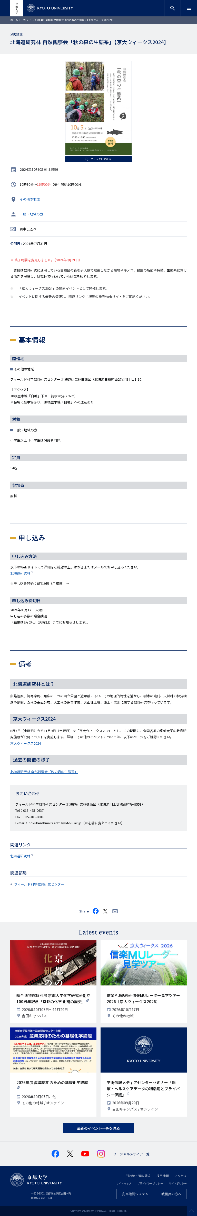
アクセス (181, 1175)
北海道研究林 (20, 573)
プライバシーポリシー (150, 1183)
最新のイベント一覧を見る (98, 1128)
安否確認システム (135, 1193)
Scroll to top (192, 1211)
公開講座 (16, 34)
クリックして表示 (100, 159)
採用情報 (162, 1175)
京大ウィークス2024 (25, 743)
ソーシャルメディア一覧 (131, 1153)
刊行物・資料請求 (138, 1175)
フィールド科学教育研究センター (39, 884)
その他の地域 (30, 199)
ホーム (14, 20)
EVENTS (26, 20)
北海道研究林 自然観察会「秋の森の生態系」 (44, 771)
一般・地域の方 (31, 214)
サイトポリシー (178, 1183)
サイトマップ (123, 1183)
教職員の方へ (171, 1193)
